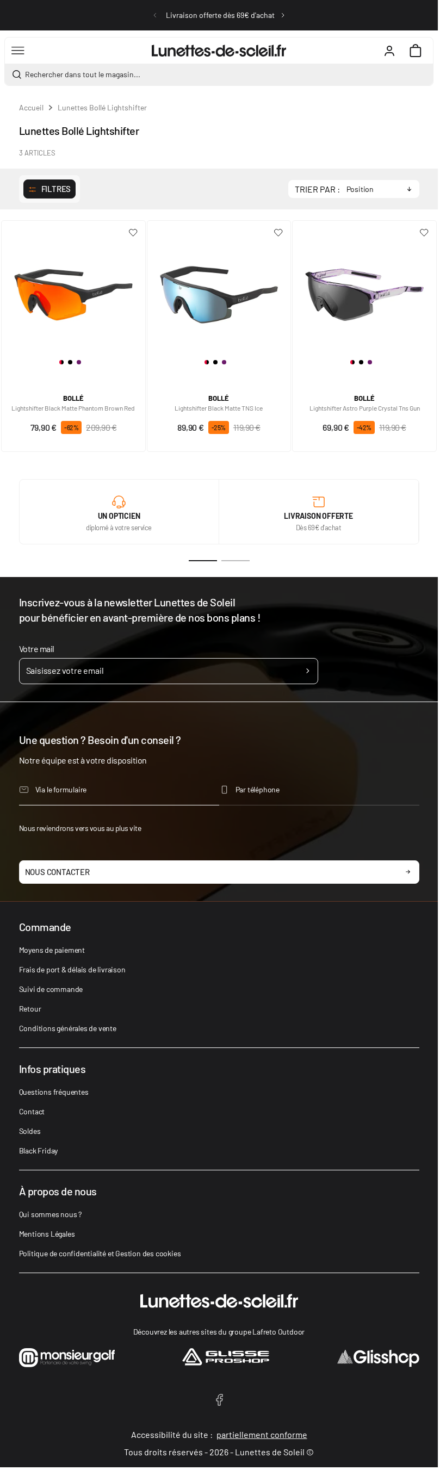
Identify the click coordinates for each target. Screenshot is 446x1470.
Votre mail (36, 648)
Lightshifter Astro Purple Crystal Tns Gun (364, 408)
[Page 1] (203, 561)
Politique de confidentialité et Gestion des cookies (100, 1253)
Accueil (31, 107)
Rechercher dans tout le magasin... (82, 74)
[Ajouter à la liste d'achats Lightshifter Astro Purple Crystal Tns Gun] (424, 233)
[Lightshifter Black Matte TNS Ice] (219, 290)
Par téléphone (258, 789)
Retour (30, 1008)
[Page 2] (235, 561)
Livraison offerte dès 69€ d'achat (220, 15)
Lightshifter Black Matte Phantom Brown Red (73, 408)
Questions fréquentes (54, 1091)
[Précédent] (155, 15)
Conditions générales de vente (67, 1028)
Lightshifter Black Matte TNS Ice (219, 408)
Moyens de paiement (52, 949)
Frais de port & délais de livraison (72, 969)
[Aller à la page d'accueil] (219, 51)
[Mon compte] (389, 50)
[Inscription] (307, 671)
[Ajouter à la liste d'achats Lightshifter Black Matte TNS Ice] (278, 233)
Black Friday (38, 1150)
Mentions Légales (47, 1233)
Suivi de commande (51, 989)
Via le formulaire (61, 789)
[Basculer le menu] (18, 51)
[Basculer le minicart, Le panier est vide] (415, 50)
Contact (32, 1111)
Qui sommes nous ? (50, 1214)
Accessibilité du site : (219, 1434)
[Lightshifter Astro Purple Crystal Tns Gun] (364, 290)
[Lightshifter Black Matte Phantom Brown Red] (73, 290)
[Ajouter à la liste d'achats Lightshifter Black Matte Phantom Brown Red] (133, 233)
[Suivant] (282, 15)
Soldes (30, 1131)
